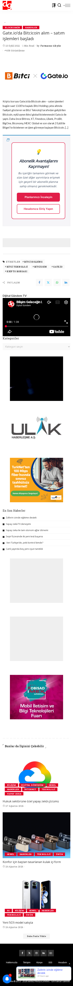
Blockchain (12, 27)
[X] (29, 953)
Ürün (59, 854)
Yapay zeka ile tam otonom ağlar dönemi (27, 530)
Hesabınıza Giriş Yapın (38, 208)
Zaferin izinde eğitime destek (21, 517)
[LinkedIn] (43, 953)
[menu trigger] (66, 5)
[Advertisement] (38, 242)
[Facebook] (39, 282)
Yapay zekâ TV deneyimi (18, 524)
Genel (52, 785)
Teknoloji (48, 789)
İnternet (30, 789)
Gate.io (57, 266)
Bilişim (11, 785)
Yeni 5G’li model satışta (18, 922)
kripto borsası (17, 271)
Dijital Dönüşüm (32, 785)
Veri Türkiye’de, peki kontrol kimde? (25, 542)
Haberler (31, 27)
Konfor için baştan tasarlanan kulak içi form (32, 862)
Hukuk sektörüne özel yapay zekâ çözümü (31, 801)
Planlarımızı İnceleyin (38, 197)
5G (8, 910)
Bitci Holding (33, 261)
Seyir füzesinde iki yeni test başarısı (24, 536)
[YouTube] (50, 953)
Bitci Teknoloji (17, 266)
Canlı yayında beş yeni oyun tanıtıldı (24, 548)
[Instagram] (36, 953)
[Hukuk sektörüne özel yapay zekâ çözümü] (36, 775)
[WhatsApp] (57, 282)
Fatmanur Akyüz (50, 45)
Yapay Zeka (14, 793)
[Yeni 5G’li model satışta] (36, 896)
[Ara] (59, 5)
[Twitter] (48, 282)
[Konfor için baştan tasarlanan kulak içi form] (36, 835)
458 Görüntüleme (15, 50)
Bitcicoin (40, 266)
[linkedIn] (65, 282)
